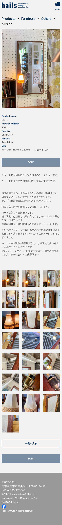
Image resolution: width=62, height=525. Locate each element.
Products (8, 18)
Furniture (28, 18)
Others (46, 18)
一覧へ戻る (31, 443)
